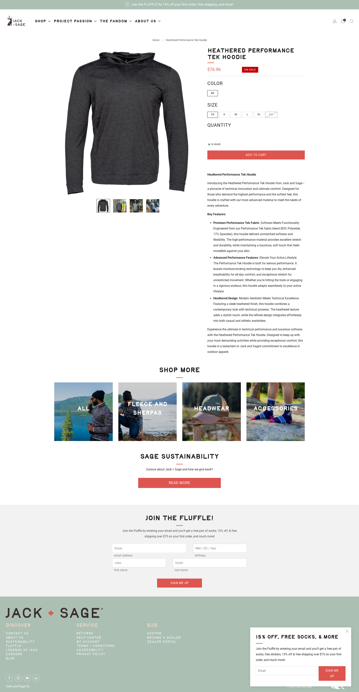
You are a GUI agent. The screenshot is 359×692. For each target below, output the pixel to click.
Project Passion (73, 21)
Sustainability (20, 642)
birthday (200, 555)
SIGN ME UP (332, 673)
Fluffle (13, 646)
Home (155, 40)
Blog (10, 658)
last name (181, 570)
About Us (14, 638)
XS (212, 114)
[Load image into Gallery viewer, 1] (103, 205)
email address (123, 555)
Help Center (88, 638)
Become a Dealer (164, 638)
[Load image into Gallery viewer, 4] (152, 205)
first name (120, 570)
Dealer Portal (162, 642)
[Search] (351, 21)
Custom (154, 633)
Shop (41, 21)
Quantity (219, 125)
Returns (84, 633)
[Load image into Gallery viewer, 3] (136, 205)
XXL (271, 114)
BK (212, 93)
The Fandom (114, 21)
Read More (179, 483)
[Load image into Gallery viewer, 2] (119, 205)
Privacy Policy (90, 654)
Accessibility (89, 650)
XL (259, 114)
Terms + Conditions (95, 646)
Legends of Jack (22, 650)
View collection (83, 427)
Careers (14, 654)
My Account (88, 642)
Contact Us (17, 633)
